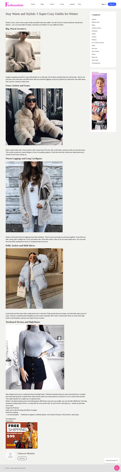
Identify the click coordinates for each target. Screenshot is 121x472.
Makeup (94, 39)
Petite (93, 45)
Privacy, (20, 468)
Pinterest (16, 408)
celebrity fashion (40, 414)
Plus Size (94, 48)
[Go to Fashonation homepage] (14, 4)
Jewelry (94, 37)
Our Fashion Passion (54, 414)
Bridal (93, 25)
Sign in (104, 4)
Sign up (112, 4)
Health (94, 34)
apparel (32, 414)
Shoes (93, 54)
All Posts (22, 458)
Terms (24, 468)
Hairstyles (94, 31)
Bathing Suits (95, 22)
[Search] (97, 4)
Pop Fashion (66, 414)
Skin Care (94, 57)
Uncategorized (11, 419)
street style (75, 414)
